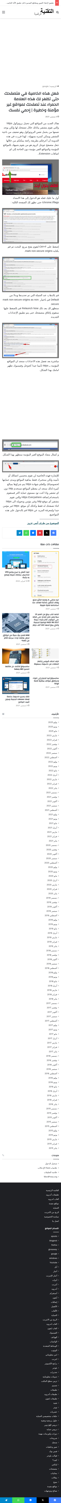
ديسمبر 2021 (51, 792)
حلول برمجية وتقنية (49, 1420)
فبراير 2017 (52, 1047)
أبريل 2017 (52, 1038)
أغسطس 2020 (50, 863)
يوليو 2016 (52, 1078)
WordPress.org (50, 1177)
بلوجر (54, 1368)
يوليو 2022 (52, 762)
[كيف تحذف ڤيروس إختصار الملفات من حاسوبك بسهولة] (45, 653)
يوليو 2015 (53, 1130)
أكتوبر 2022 (52, 748)
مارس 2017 (52, 1043)
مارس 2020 (52, 885)
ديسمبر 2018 (51, 950)
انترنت (54, 1359)
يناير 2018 (53, 999)
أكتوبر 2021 (52, 801)
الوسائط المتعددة (50, 1346)
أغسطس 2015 (51, 1126)
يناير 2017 (53, 1051)
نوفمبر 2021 (52, 797)
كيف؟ (54, 1460)
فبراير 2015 (52, 1144)
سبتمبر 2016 (51, 1069)
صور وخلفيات (51, 1447)
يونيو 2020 (52, 871)
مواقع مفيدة (54, 1203)
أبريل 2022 (52, 775)
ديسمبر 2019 (51, 898)
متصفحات (53, 1469)
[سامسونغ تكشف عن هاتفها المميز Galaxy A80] (15, 656)
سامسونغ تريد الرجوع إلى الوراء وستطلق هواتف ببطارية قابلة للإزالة (46, 680)
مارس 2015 (52, 1139)
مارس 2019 (52, 937)
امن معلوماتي (51, 1355)
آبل (55, 1267)
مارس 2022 (52, 779)
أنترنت (54, 1284)
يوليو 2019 (52, 920)
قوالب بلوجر (52, 1456)
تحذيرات (53, 1372)
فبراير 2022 (52, 784)
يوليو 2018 (53, 972)
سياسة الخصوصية (51, 1217)
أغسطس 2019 (51, 915)
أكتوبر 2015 (52, 1117)
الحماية (56, 1208)
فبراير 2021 (52, 836)
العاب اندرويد (53, 1199)
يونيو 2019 (52, 924)
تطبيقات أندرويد (52, 1195)
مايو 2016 (53, 1087)
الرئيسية (53, 86)
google (45, 86)
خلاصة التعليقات (50, 1172)
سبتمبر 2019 (51, 911)
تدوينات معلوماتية (50, 1377)
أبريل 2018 (52, 986)
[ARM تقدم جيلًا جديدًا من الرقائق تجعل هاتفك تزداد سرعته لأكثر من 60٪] (15, 622)
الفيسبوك (53, 1333)
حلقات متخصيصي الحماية (46, 1416)
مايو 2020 (53, 876)
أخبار (55, 1271)
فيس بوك (53, 1451)
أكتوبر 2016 (52, 1065)
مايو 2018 (53, 981)
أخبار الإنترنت (51, 1276)
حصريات (53, 1412)
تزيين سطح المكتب (49, 1381)
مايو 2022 (53, 770)
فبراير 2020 (52, 889)
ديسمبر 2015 (51, 1108)
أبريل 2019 (52, 933)
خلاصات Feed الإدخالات (47, 1168)
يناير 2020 (52, 893)
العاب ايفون (52, 1328)
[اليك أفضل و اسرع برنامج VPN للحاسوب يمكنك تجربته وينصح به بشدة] (15, 560)
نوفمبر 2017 (52, 1007)
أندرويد (54, 1289)
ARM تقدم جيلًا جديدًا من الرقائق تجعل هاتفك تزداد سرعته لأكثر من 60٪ (16, 638)
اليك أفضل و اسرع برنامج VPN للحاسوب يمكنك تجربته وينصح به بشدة (16, 574)
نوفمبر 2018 (52, 955)
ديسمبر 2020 (51, 845)
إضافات (54, 1302)
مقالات (54, 1478)
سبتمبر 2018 (52, 964)
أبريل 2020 (52, 880)
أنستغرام (53, 1293)
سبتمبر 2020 (51, 858)
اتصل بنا (55, 1221)
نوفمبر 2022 (52, 744)
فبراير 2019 (52, 942)
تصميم (54, 1385)
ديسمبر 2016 (51, 1056)
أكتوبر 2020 (52, 854)
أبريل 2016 (52, 1091)
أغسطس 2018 (51, 968)
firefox (54, 1245)
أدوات (54, 1280)
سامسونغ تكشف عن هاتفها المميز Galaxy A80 (17, 668)
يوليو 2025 (52, 722)
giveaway (52, 1249)
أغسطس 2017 (51, 1021)
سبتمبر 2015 (52, 1122)
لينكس (54, 1464)
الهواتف (54, 1337)
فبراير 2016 (52, 1100)
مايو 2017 (53, 1034)
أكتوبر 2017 (52, 1012)
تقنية (55, 1403)
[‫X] (47, 533)
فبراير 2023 (52, 740)
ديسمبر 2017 (51, 1003)
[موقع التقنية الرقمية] (44, 12)
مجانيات (54, 1473)
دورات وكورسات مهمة (47, 1434)
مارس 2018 (52, 990)
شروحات (53, 1438)
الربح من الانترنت (51, 1212)
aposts (54, 1236)
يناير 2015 (53, 1148)
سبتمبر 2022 (51, 753)
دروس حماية (52, 1429)
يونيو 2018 (53, 977)
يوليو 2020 (52, 867)
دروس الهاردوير (50, 1425)
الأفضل (54, 1306)
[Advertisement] (30, 51)
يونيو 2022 (52, 766)
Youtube (53, 1262)
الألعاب (54, 1311)
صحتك (54, 1442)
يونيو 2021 (53, 819)
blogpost (53, 1240)
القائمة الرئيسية (52, 1190)
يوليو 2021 (53, 814)
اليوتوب (54, 1350)
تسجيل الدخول (51, 1163)
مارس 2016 (52, 1095)
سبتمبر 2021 (52, 806)
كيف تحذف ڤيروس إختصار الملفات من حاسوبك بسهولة (46, 663)
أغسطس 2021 (51, 810)
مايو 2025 (53, 731)
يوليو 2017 (53, 1025)
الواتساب (53, 1341)
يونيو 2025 (52, 727)
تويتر (55, 1407)
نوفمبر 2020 (51, 849)
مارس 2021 (52, 832)
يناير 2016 (53, 1104)
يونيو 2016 (52, 1082)
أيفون (55, 1298)
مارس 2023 (52, 735)
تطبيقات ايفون (51, 1398)
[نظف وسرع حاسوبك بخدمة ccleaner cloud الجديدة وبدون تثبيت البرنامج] (15, 685)
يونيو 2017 (53, 1029)
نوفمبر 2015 (52, 1113)
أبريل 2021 (52, 827)
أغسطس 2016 (51, 1073)
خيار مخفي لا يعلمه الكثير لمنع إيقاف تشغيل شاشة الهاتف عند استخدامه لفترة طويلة (45, 602)
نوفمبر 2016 (52, 1060)
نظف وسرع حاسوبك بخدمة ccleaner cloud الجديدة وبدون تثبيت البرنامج (17, 699)
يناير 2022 (53, 788)
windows (53, 1258)
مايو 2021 (53, 823)
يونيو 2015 (53, 1135)
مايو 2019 (53, 928)
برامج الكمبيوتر (51, 1363)
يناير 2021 (53, 841)
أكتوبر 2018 (52, 959)
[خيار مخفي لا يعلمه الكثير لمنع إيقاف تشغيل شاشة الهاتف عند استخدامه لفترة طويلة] (45, 574)
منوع (55, 1482)
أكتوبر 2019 (52, 907)
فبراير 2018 (52, 994)
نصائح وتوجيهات (50, 1491)
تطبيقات (54, 1390)
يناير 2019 (53, 946)
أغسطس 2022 (51, 757)
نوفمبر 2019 (52, 902)
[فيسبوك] (53, 533)
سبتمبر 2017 (52, 1016)
